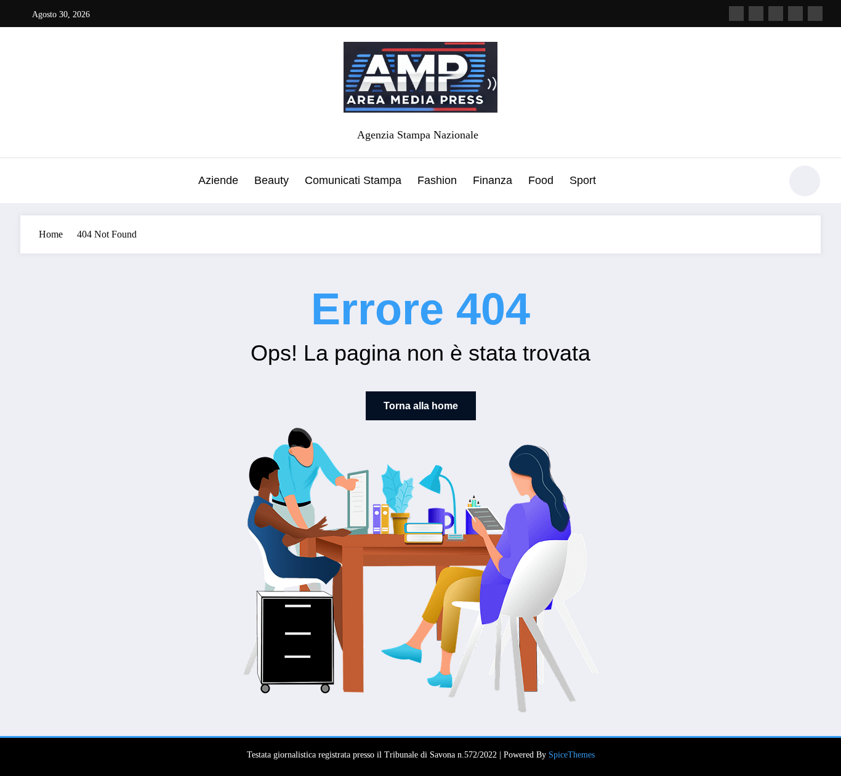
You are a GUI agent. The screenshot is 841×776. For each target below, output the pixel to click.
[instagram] (795, 13)
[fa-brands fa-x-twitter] (756, 13)
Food (540, 180)
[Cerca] (764, 182)
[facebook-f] (736, 13)
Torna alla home (421, 406)
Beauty (271, 180)
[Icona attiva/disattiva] (29, 182)
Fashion (437, 180)
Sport (582, 180)
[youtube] (815, 13)
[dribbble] (775, 13)
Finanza (492, 180)
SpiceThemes (572, 754)
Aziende (218, 180)
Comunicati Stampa (353, 180)
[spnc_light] (804, 181)
